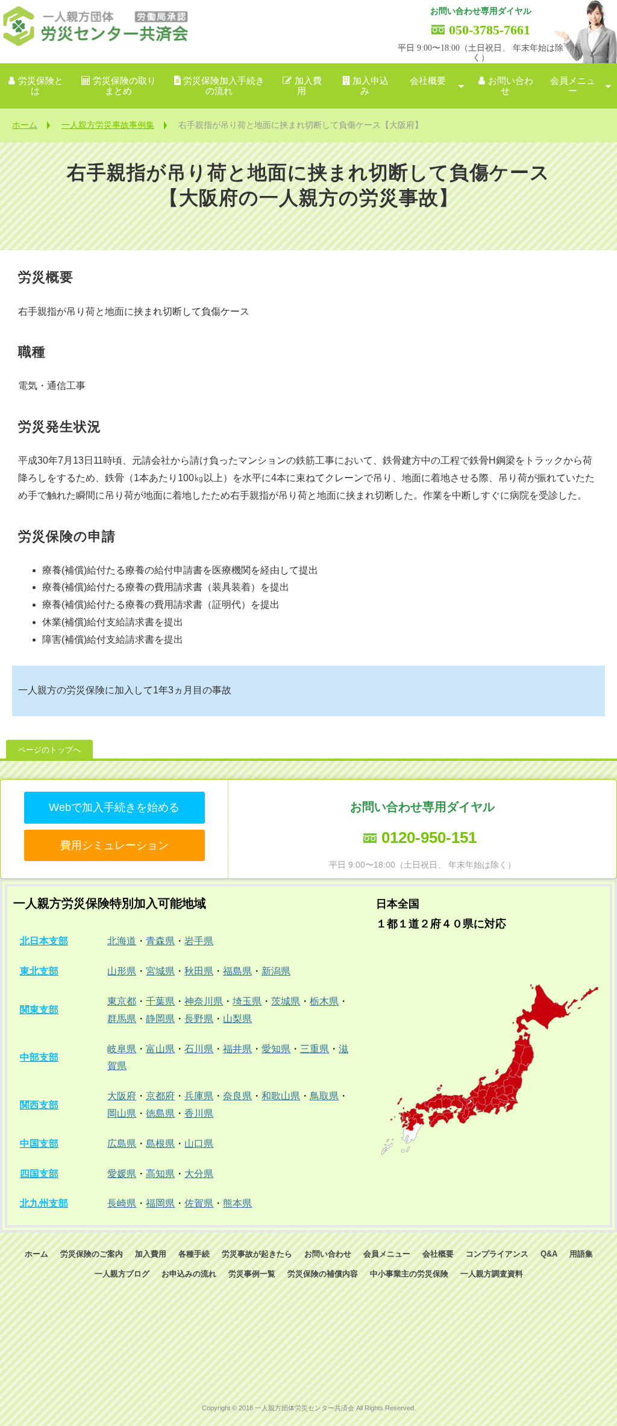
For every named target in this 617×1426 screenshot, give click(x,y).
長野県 (198, 1019)
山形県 (121, 971)
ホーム (24, 125)
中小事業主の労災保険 (409, 1273)
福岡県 (160, 1203)
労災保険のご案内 (91, 1253)
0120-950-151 (429, 837)
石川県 (198, 1049)
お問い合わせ (510, 86)
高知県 (160, 1174)
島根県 (160, 1143)
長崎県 (121, 1203)
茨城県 (285, 1001)
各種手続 (194, 1253)
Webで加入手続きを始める (114, 807)
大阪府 (121, 1096)
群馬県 (121, 1019)
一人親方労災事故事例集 (107, 125)
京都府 (160, 1096)
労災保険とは (40, 86)
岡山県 (121, 1113)
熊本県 (237, 1203)
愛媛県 (121, 1174)
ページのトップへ (49, 749)
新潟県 (276, 971)
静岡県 (160, 1019)
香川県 (198, 1113)
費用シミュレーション (114, 845)
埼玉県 (247, 1001)
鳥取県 (324, 1096)
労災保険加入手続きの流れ (224, 86)
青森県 (160, 941)
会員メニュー (572, 86)
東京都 (121, 1001)
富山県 (160, 1049)
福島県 (237, 971)
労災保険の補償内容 (322, 1273)
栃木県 (324, 1001)
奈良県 (237, 1096)
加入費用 (308, 86)
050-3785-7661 (489, 29)
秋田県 (198, 971)
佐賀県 (198, 1203)
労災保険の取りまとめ (124, 86)
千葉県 (160, 1001)
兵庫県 (198, 1096)
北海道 (121, 941)
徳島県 (160, 1113)
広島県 (121, 1143)
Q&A (548, 1253)
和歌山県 (281, 1096)
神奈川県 (203, 1001)
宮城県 (160, 971)
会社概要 (428, 81)
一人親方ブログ (122, 1273)
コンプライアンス (497, 1253)
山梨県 (237, 1019)
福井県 (237, 1049)
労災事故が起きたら (257, 1253)
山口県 (198, 1143)
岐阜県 (121, 1049)
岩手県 (198, 941)
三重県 (314, 1049)
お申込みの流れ (188, 1273)
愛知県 (276, 1049)
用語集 (581, 1253)
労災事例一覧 (251, 1273)
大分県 (198, 1174)
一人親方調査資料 (491, 1273)
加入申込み (370, 86)
